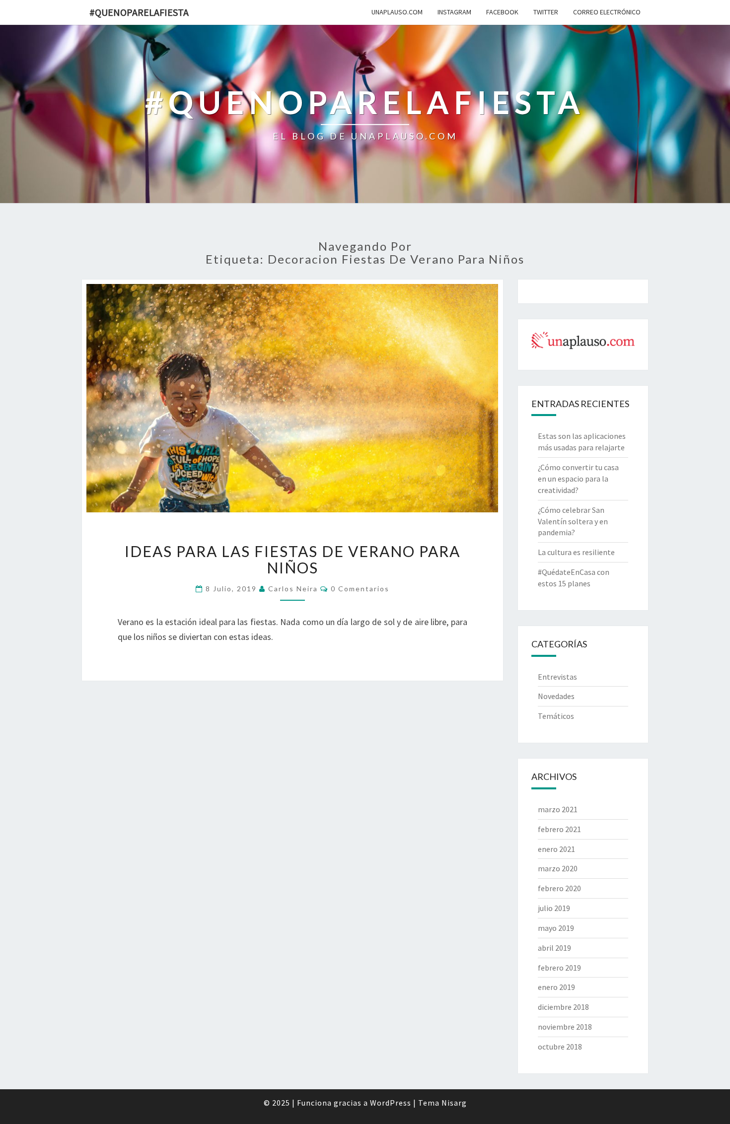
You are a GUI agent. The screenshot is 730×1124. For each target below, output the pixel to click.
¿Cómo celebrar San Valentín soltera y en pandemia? (573, 521)
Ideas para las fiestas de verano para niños (292, 559)
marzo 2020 (558, 868)
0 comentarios (360, 588)
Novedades (556, 696)
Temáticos (556, 716)
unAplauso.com (397, 11)
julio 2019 (554, 908)
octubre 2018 (560, 1047)
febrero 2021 (559, 829)
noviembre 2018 (565, 1027)
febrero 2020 (559, 888)
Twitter (545, 11)
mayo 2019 (556, 928)
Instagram (454, 11)
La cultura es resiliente (576, 552)
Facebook (502, 11)
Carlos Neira (293, 588)
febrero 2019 (559, 968)
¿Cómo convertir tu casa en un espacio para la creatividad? (578, 478)
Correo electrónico (607, 11)
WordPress (390, 1103)
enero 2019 (556, 987)
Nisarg (454, 1103)
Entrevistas (557, 677)
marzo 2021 (558, 809)
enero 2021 (556, 849)
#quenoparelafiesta (139, 12)
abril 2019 (554, 948)
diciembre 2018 (563, 1007)
